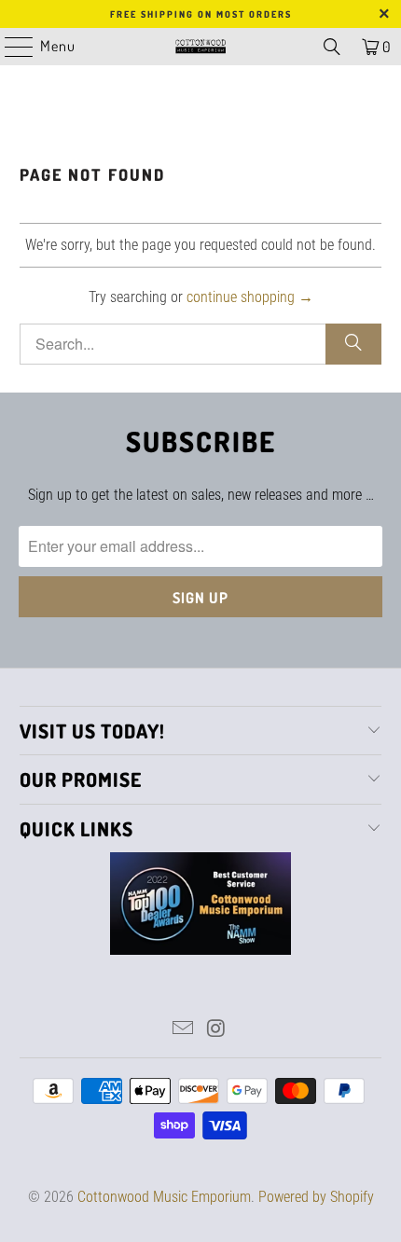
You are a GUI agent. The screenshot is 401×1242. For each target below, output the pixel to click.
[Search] (332, 46)
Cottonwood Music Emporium (164, 1197)
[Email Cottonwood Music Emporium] (183, 1030)
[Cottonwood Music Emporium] (201, 46)
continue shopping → (250, 297)
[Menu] (9, 46)
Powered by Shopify (316, 1197)
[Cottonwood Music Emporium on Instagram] (216, 1030)
